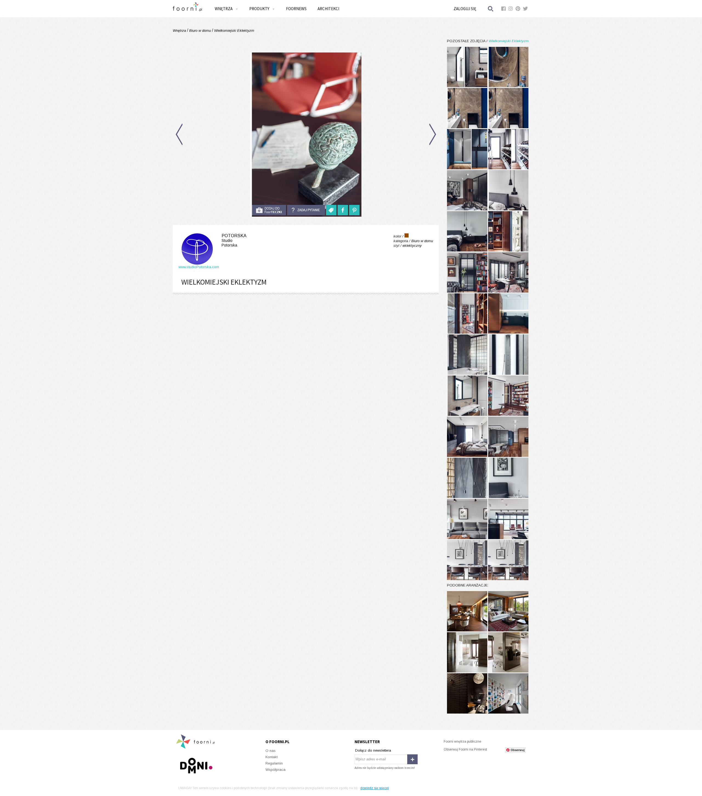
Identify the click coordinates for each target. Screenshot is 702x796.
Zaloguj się (465, 8)
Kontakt (271, 757)
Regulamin (274, 763)
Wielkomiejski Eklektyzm (233, 30)
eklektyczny (412, 246)
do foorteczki (269, 210)
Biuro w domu (200, 30)
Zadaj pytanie (306, 210)
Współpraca (275, 770)
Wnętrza (180, 30)
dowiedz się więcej (374, 788)
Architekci (328, 8)
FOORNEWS (296, 8)
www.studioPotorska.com (199, 267)
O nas (270, 751)
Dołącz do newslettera (373, 750)
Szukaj (491, 8)
